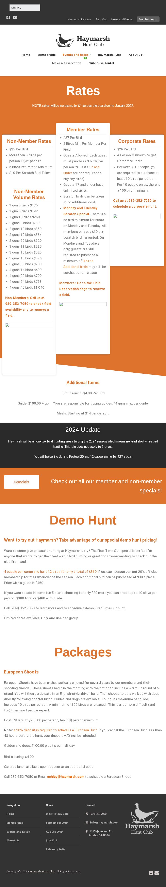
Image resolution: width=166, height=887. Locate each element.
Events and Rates (75, 55)
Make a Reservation (66, 63)
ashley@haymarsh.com (65, 777)
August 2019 (54, 831)
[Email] (15, 17)
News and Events (122, 19)
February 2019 (55, 849)
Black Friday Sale (57, 814)
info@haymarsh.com (104, 822)
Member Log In (148, 19)
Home (26, 55)
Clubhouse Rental (101, 63)
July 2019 (51, 840)
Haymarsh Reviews (80, 19)
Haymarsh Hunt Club (41, 871)
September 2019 (56, 822)
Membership (46, 55)
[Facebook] (8, 17)
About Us (135, 55)
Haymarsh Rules (109, 55)
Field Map (101, 19)
